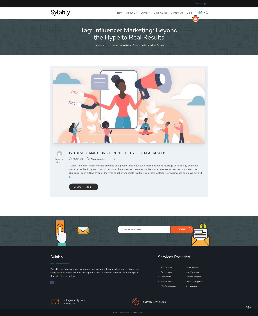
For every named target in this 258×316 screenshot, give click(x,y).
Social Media (166, 276)
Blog (189, 13)
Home (119, 13)
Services (145, 13)
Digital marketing (98, 159)
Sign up (182, 229)
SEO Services (166, 267)
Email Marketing (192, 272)
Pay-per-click (166, 272)
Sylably (59, 162)
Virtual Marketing (192, 267)
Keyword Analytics (193, 276)
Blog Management (193, 286)
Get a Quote (160, 13)
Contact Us (177, 13)
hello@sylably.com (73, 300)
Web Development (168, 286)
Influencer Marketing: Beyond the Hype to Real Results (117, 153)
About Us (131, 13)
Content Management (194, 281)
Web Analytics (167, 281)
